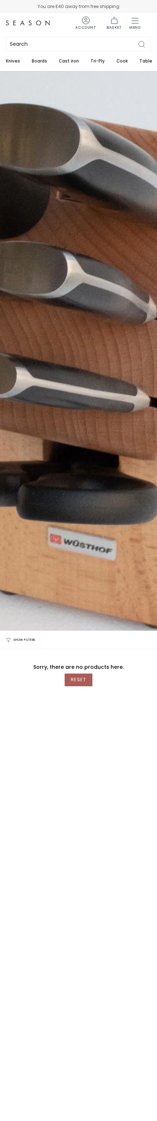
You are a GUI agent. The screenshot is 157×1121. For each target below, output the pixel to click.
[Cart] (114, 23)
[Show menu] (135, 22)
